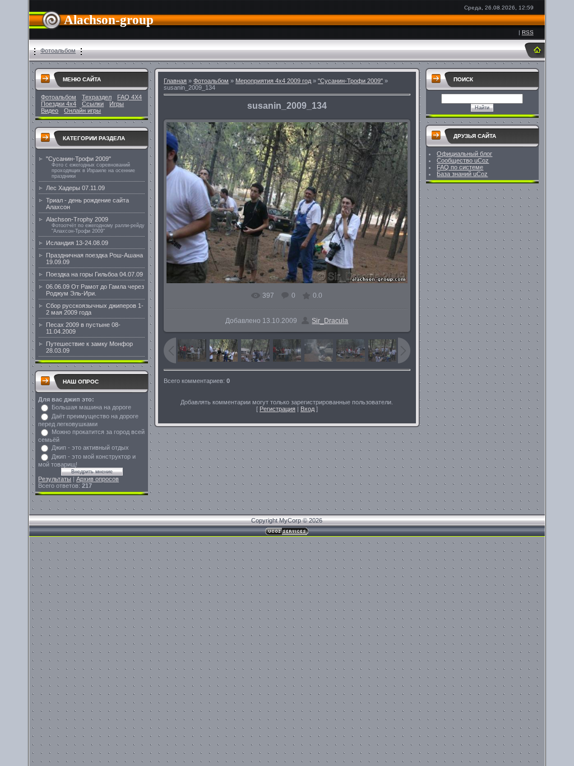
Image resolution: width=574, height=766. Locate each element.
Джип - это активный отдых (90, 447)
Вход (307, 408)
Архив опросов (97, 479)
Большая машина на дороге (91, 407)
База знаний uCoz (462, 173)
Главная (175, 80)
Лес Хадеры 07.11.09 (75, 187)
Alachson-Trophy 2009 (77, 219)
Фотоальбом (58, 50)
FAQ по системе (460, 167)
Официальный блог (464, 153)
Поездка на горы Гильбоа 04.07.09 (94, 274)
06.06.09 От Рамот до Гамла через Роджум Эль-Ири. (95, 290)
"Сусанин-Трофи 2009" (78, 158)
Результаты (54, 479)
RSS (528, 32)
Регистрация (277, 408)
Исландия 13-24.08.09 (77, 242)
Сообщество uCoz (463, 160)
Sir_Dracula (330, 321)
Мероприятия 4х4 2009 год (273, 80)
